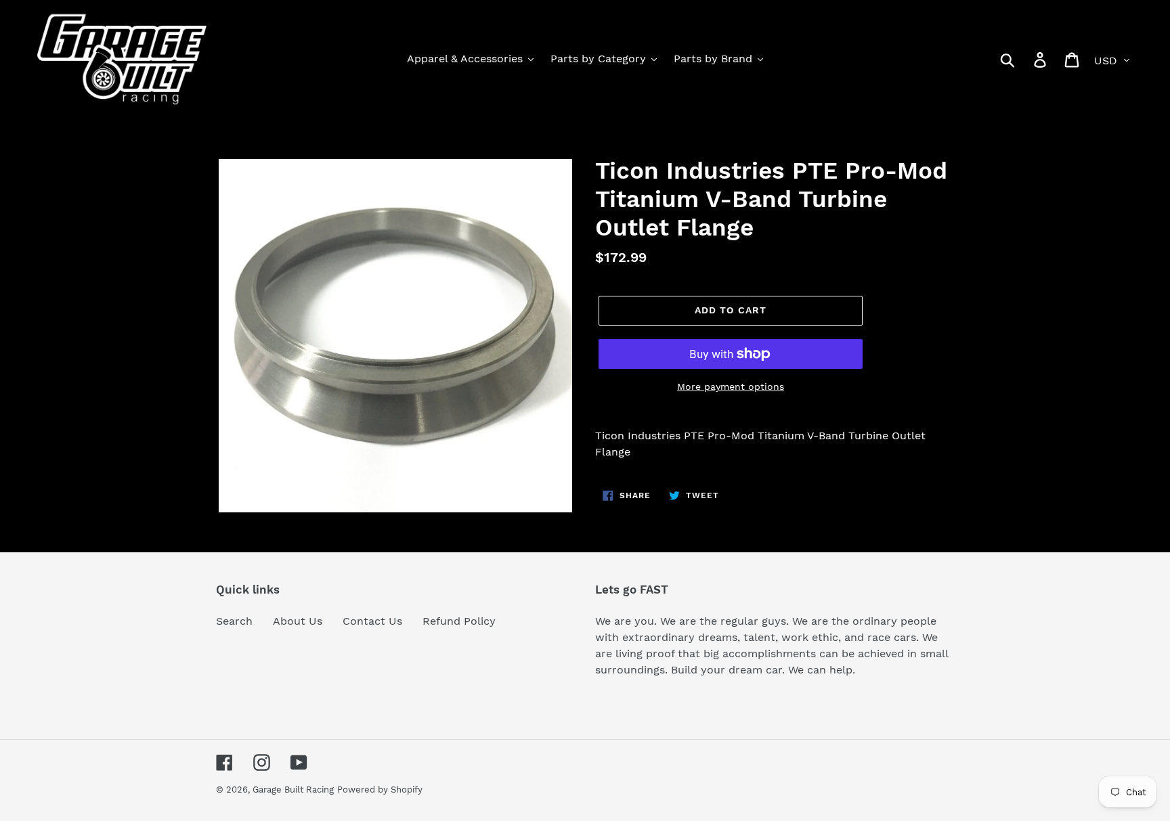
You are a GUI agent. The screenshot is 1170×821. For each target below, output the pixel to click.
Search (234, 621)
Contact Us (372, 621)
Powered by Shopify (379, 789)
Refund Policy (459, 621)
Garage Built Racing (293, 789)
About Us (297, 621)
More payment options (730, 386)
